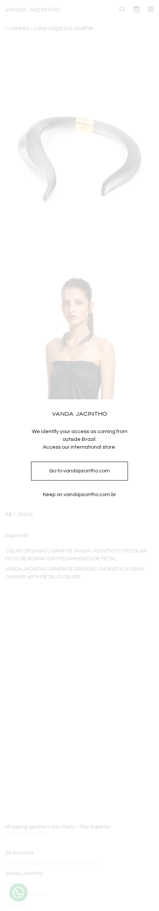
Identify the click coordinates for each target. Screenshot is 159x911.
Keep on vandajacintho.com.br (79, 494)
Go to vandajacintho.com (79, 470)
